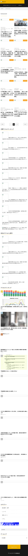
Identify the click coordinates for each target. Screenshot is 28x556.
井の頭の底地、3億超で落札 (19, 49)
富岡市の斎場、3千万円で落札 (20, 28)
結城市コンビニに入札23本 (19, 109)
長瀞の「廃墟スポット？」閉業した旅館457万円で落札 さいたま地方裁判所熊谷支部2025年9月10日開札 (14, 189)
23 (17, 124)
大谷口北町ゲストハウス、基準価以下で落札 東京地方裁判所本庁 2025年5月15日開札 (7, 34)
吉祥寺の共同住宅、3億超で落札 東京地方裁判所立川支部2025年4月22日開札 (20, 74)
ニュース (2, 500)
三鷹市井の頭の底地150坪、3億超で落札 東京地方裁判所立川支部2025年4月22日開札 (20, 54)
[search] (26, 529)
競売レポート (3, 309)
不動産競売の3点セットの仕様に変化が (9, 371)
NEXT (25, 124)
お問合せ (20, 5)
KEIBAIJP (18, 553)
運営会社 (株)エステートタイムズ (9, 5)
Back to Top (14, 547)
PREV (3, 124)
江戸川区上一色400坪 (5, 49)
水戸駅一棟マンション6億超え (6, 89)
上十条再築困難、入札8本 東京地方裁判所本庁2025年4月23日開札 (7, 71)
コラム (11, 19)
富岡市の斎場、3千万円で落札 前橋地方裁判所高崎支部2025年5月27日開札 (20, 33)
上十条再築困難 (9, 67)
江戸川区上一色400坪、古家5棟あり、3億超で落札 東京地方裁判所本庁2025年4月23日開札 (7, 54)
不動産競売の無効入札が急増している (9, 391)
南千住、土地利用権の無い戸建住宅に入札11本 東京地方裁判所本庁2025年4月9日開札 (7, 115)
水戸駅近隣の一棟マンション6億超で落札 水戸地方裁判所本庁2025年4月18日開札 (7, 94)
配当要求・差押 (5, 507)
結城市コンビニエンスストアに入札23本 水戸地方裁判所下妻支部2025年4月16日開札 (20, 113)
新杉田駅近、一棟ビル (18, 89)
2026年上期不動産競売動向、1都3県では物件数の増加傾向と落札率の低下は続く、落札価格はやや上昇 (14, 223)
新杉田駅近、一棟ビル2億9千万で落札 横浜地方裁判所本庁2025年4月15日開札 (20, 94)
